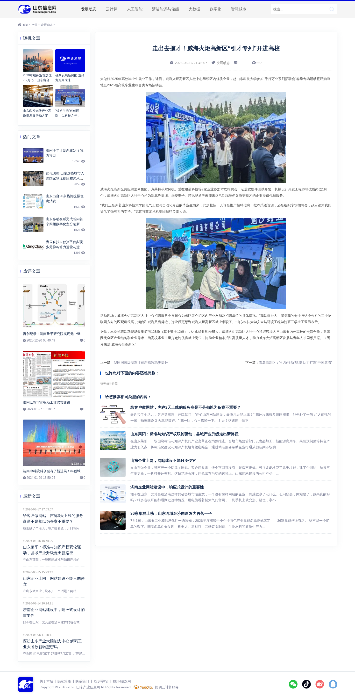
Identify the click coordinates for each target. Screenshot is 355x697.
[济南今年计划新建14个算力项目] (33, 155)
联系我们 (82, 681)
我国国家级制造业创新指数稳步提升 (141, 362)
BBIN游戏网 (122, 681)
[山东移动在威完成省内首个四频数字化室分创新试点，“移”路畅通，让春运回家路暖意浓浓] (33, 224)
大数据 (194, 9)
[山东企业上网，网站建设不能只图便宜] (113, 467)
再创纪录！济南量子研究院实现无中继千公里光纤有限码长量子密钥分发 (77, 334)
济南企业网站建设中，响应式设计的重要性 (167, 487)
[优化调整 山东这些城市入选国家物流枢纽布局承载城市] (33, 178)
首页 (25, 25)
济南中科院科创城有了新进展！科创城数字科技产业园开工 (67, 471)
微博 (319, 684)
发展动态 (88, 9)
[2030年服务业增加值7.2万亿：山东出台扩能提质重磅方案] (38, 60)
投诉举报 (101, 681)
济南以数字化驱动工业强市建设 (46, 402)
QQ (333, 684)
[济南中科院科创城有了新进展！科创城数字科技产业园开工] (54, 443)
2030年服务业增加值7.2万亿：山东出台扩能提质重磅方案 (37, 80)
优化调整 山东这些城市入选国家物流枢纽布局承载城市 (65, 178)
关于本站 (46, 681)
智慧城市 (238, 9)
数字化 (215, 9)
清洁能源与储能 (165, 9)
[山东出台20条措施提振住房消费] (33, 201)
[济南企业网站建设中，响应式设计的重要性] (113, 493)
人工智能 (134, 9)
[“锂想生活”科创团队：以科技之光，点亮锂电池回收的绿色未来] (70, 96)
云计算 (111, 9)
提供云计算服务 (166, 687)
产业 (34, 25)
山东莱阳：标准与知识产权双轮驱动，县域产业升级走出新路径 (184, 434)
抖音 (306, 684)
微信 (293, 684)
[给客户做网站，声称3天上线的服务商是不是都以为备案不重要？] (113, 414)
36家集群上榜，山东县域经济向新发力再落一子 (171, 513)
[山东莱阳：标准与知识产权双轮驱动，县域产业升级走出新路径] (113, 440)
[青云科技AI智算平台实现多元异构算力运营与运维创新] (33, 247)
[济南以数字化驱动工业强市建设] (54, 374)
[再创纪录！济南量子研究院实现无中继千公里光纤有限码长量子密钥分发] (54, 305)
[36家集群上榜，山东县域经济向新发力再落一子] (113, 520)
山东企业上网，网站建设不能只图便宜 (163, 460)
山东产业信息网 (37, 9)
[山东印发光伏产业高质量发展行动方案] (38, 96)
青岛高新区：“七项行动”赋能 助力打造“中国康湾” (295, 362)
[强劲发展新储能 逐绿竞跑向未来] (70, 60)
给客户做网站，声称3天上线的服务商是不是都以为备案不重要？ (185, 407)
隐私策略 (64, 681)
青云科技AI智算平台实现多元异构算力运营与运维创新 (64, 247)
